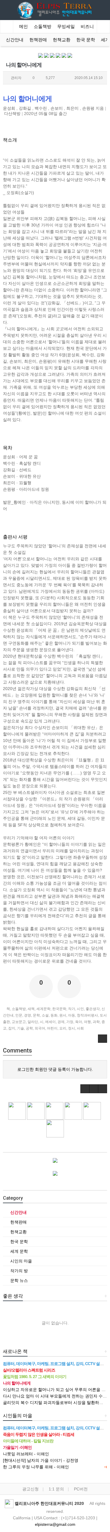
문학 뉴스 (18, 1280)
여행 (87, 1022)
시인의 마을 (20, 1261)
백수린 (41, 108)
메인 (23, 26)
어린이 (52, 1028)
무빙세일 (66, 26)
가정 (69, 1022)
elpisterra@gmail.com (55, 1524)
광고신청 (30, 1489)
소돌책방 (42, 26)
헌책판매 (38, 39)
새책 (31, 1009)
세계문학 (43, 1009)
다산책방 (12, 113)
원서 (62, 1015)
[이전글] (84, 1088)
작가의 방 (18, 1270)
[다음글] (93, 1088)
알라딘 (33, 1022)
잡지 (11, 1028)
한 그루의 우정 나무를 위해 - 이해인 (36, 1466)
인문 (18, 1015)
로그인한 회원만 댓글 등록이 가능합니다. (55, 1069)
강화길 (25, 108)
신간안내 (14, 39)
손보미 (56, 108)
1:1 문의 (56, 1489)
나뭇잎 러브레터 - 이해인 (26, 1453)
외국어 (40, 1028)
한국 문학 (85, 39)
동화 (53, 1015)
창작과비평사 (87, 1015)
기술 (20, 1028)
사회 (80, 1028)
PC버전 (81, 1489)
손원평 (88, 108)
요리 (62, 1028)
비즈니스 (89, 26)
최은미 (72, 108)
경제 (61, 1022)
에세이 (50, 1022)
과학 (96, 1022)
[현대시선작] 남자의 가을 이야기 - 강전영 (40, 1460)
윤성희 (9, 108)
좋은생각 (93, 1009)
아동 (71, 1015)
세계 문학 (18, 1251)
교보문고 (19, 1022)
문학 (36, 1015)
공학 (29, 1028)
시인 (80, 1009)
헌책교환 (61, 39)
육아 (78, 1022)
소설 (45, 1015)
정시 (71, 1028)
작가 (71, 1009)
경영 (27, 1015)
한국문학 (59, 1009)
